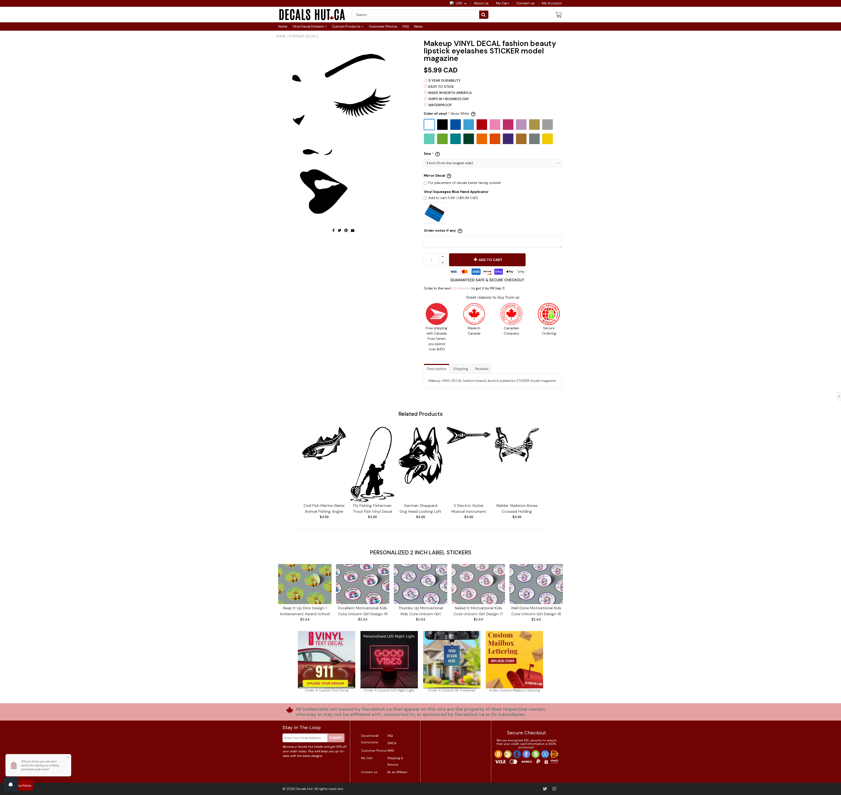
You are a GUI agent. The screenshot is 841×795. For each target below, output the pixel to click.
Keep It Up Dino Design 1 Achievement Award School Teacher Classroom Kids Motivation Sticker (305, 611)
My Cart (502, 3)
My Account (552, 3)
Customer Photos (383, 26)
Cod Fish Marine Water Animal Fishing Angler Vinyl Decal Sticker (324, 509)
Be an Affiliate (397, 772)
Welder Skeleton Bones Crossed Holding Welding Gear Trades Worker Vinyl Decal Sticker (517, 509)
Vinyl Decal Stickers (309, 26)
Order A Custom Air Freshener (452, 690)
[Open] (10, 784)
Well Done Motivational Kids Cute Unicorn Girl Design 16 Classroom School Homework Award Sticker (536, 611)
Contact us (525, 3)
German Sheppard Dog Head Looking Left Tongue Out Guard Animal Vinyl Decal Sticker (420, 509)
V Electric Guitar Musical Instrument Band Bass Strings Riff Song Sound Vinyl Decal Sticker (469, 509)
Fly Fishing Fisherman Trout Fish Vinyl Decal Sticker (372, 509)
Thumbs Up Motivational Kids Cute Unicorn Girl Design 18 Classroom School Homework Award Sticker (420, 611)
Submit (336, 737)
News (418, 26)
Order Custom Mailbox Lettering (514, 690)
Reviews (482, 368)
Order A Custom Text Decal (326, 690)
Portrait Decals (303, 36)
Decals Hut (304, 788)
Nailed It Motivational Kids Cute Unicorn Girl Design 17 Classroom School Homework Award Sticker (478, 611)
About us (481, 3)
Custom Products (346, 26)
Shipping (460, 368)
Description (437, 368)
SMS (390, 751)
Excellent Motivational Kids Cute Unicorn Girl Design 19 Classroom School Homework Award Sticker (363, 611)
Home (282, 26)
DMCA (391, 743)
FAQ (406, 26)
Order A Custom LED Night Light (389, 690)
